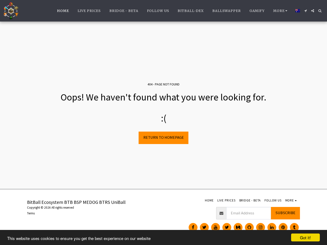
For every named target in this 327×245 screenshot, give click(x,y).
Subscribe (285, 212)
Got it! (305, 237)
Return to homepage (163, 137)
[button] (305, 10)
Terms (31, 213)
